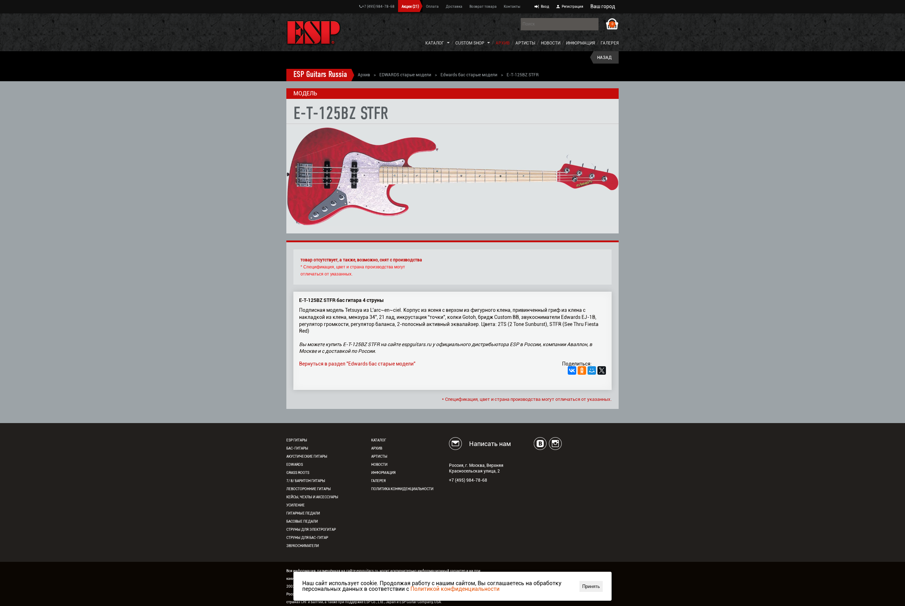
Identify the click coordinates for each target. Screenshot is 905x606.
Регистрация (572, 6)
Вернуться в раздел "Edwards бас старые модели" (357, 364)
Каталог (434, 43)
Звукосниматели (302, 546)
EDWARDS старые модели (405, 74)
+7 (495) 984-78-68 (378, 6)
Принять (591, 586)
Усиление (295, 505)
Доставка (454, 6)
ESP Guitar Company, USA (420, 602)
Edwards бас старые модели (468, 74)
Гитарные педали (303, 513)
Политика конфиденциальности (402, 489)
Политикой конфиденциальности (455, 589)
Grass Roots (297, 473)
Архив (503, 43)
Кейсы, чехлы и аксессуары (312, 497)
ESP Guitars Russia (320, 75)
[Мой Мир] (592, 370)
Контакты (512, 6)
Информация (580, 43)
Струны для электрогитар (311, 529)
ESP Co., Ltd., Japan (380, 602)
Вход (545, 6)
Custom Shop (469, 43)
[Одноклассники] (582, 370)
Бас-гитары (297, 448)
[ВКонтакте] (572, 370)
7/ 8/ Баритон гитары (305, 481)
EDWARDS (294, 465)
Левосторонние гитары (308, 489)
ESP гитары (296, 440)
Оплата (432, 6)
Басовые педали (302, 521)
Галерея (610, 43)
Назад (604, 57)
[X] (601, 370)
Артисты (525, 43)
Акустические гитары (306, 456)
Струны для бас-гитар (307, 538)
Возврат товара (483, 6)
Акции (410, 6)
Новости (550, 43)
